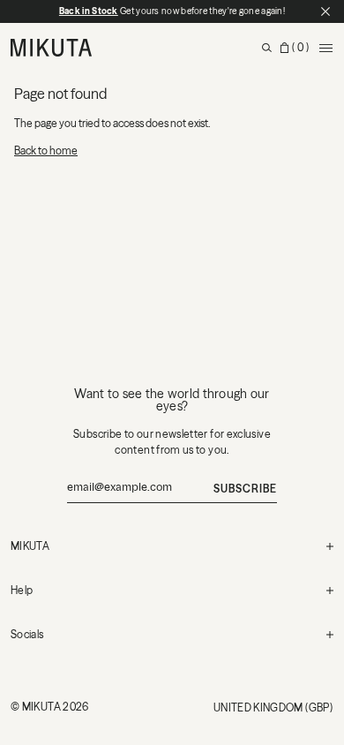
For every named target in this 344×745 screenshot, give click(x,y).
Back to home (46, 150)
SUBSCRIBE (245, 488)
